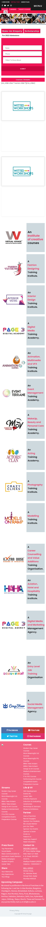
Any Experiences (8, 874)
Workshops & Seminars (32, 806)
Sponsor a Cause (29, 831)
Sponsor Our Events (30, 829)
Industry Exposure (30, 799)
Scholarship (32, 31)
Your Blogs (6, 877)
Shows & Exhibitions (30, 809)
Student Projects (8, 861)
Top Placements (7, 848)
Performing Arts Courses (32, 779)
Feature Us (27, 836)
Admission (5, 9)
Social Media (6, 851)
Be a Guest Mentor (30, 824)
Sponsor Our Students (31, 821)
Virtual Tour (15, 2)
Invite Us (26, 834)
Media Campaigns (8, 859)
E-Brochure (6, 2)
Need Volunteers (29, 842)
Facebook (13, 730)
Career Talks (25, 2)
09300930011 (13, 9)
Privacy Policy (14, 910)
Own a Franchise (29, 816)
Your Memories (7, 871)
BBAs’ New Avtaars (30, 763)
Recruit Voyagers (29, 818)
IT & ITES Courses (29, 776)
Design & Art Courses (31, 769)
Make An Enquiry (12, 31)
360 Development (30, 791)
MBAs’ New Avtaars (30, 766)
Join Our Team (28, 826)
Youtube (34, 730)
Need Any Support (30, 839)
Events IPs (27, 794)
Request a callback (24, 9)
